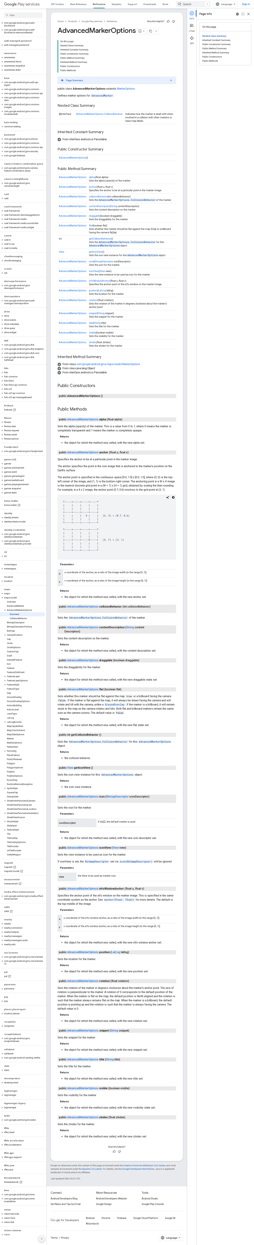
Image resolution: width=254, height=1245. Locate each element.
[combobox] (193, 4)
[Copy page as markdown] (151, 31)
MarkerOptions (126, 88)
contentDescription (99, 206)
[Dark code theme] (173, 497)
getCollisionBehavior (100, 238)
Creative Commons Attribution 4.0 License (144, 1165)
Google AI (170, 1218)
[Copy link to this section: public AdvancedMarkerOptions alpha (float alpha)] (125, 419)
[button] (22, 24)
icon (91, 261)
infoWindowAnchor (99, 280)
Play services (29, 4)
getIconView (95, 251)
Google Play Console (153, 1204)
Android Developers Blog (64, 1198)
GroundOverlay (115, 704)
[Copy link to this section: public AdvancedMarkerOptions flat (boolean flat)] (124, 689)
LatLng (102, 290)
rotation (93, 300)
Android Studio (150, 1198)
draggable (94, 215)
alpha (92, 177)
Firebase (121, 1218)
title (91, 323)
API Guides (57, 4)
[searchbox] (23, 15)
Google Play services (92, 21)
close (248, 14)
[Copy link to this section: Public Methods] (90, 409)
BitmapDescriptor (104, 261)
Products (72, 21)
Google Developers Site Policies (138, 1169)
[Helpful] (168, 21)
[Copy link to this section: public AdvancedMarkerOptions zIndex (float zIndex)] (128, 1117)
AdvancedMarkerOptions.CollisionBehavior (99, 114)
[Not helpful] (173, 21)
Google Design (104, 1204)
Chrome (105, 1218)
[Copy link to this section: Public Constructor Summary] (106, 149)
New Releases (78, 4)
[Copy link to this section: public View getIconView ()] (96, 768)
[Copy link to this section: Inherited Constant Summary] (107, 132)
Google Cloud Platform (145, 1218)
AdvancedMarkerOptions (72, 157)
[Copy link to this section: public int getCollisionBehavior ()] (104, 735)
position (93, 290)
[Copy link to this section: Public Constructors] (98, 386)
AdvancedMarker (102, 95)
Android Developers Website (111, 1198)
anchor (93, 186)
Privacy (65, 1237)
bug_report (237, 14)
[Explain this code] (168, 497)
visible (92, 332)
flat (91, 225)
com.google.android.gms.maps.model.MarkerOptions (108, 364)
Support (132, 4)
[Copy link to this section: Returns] (72, 437)
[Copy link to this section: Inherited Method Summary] (104, 357)
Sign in (246, 4)
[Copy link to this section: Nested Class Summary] (98, 106)
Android (90, 1218)
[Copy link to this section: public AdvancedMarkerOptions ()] (106, 396)
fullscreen (243, 14)
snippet (93, 313)
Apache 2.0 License (92, 1169)
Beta (165, 4)
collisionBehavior (98, 196)
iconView (94, 271)
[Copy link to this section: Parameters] (77, 564)
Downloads (149, 4)
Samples (116, 4)
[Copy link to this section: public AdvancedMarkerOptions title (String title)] (123, 1059)
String (114, 206)
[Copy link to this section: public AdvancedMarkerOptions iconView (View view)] (129, 848)
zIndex (92, 342)
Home (61, 21)
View (61, 251)
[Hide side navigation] (41, 1238)
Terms (54, 1237)
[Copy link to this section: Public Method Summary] (99, 169)
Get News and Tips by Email (66, 1204)
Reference (99, 4)
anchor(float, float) (119, 899)
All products (92, 1223)
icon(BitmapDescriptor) (136, 861)
